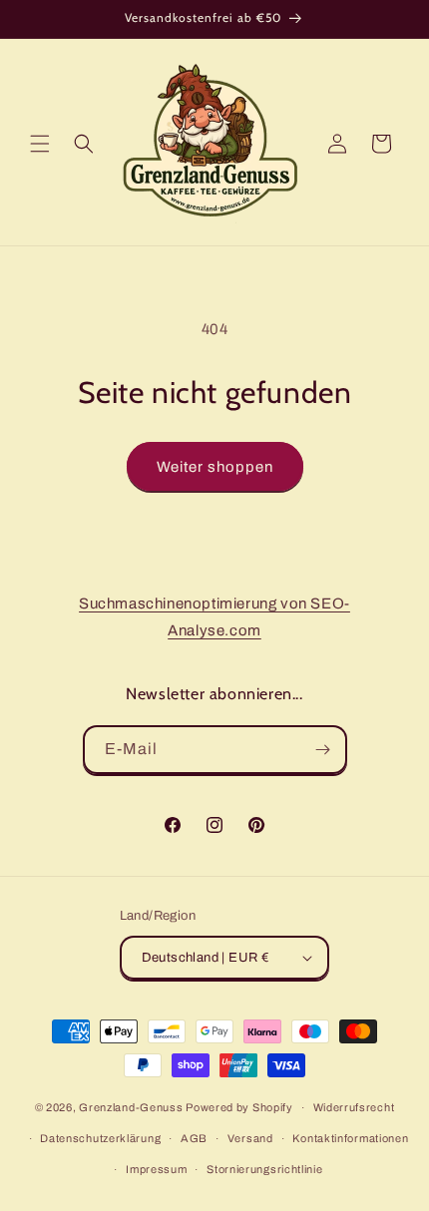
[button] (40, 144)
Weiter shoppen (215, 467)
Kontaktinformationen (350, 1138)
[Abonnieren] (323, 749)
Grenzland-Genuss (131, 1107)
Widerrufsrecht (354, 1107)
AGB (194, 1138)
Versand (250, 1138)
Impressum (156, 1169)
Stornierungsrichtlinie (264, 1169)
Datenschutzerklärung (100, 1138)
